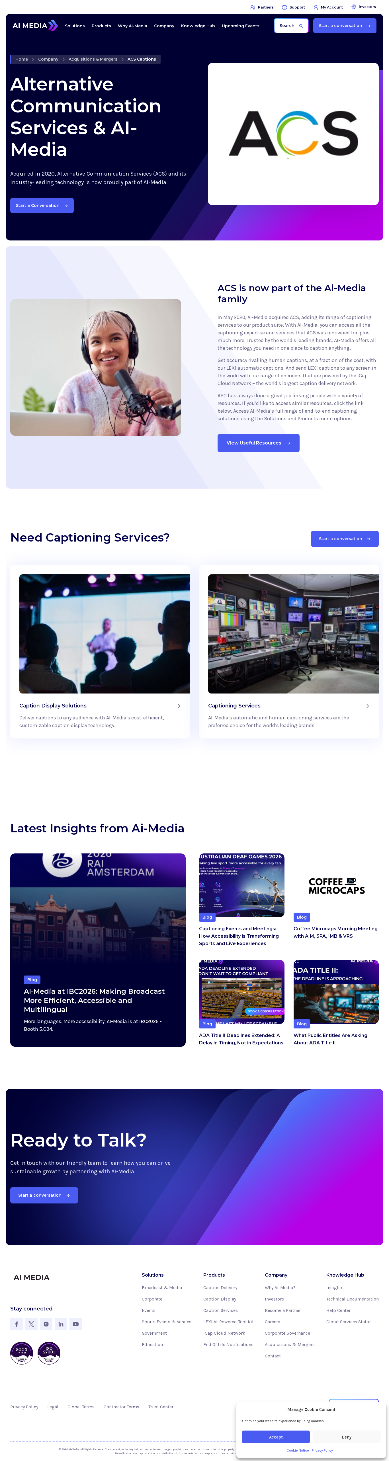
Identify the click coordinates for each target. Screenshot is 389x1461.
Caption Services (220, 1310)
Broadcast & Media (162, 1287)
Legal (52, 1406)
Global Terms (81, 1406)
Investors (274, 1299)
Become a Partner (283, 1310)
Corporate (152, 1299)
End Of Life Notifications (228, 1344)
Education (152, 1344)
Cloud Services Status (349, 1321)
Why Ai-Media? (280, 1287)
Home (21, 59)
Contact (273, 1356)
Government (154, 1333)
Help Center (338, 1310)
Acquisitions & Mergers (93, 59)
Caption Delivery (220, 1287)
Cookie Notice (298, 1450)
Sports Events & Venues (166, 1321)
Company (48, 59)
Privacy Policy (322, 1450)
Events (148, 1310)
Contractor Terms (121, 1406)
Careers (272, 1321)
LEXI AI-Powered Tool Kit (228, 1321)
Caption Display (219, 1299)
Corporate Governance (287, 1333)
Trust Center (160, 1406)
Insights (334, 1287)
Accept (276, 1437)
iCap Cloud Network (224, 1333)
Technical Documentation (352, 1299)
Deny (346, 1437)
